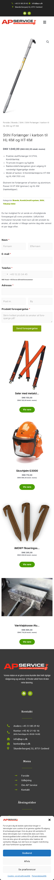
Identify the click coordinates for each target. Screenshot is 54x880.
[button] (49, 819)
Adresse (8, 285)
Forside (6, 122)
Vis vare (27, 409)
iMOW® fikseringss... (27, 548)
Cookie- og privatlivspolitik (19, 876)
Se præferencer (27, 869)
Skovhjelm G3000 (27, 470)
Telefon (7, 268)
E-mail (6, 254)
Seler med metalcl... (27, 393)
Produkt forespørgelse (16, 309)
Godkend (27, 853)
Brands (14, 122)
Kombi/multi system (29, 200)
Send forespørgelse (27, 328)
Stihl (21, 122)
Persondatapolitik (39, 876)
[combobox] (5, 274)
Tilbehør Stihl (9, 204)
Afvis (27, 861)
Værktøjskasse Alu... (27, 625)
